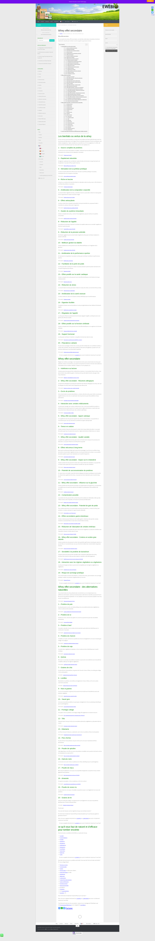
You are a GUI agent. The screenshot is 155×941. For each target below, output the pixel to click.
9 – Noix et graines (69, 114)
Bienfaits (40, 71)
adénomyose (62, 876)
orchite (61, 854)
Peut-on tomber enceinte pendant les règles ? (72, 755)
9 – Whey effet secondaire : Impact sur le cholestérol (74, 87)
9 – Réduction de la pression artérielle (72, 58)
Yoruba (42, 156)
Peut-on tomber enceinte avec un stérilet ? (71, 764)
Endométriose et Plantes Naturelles (45, 60)
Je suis (106, 42)
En (41, 148)
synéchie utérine (63, 878)
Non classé (40, 116)
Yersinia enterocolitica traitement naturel (71, 444)
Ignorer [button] (85, 1)
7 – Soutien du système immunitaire (72, 56)
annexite (61, 868)
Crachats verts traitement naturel (70, 433)
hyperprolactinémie (65, 891)
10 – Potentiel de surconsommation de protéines (74, 88)
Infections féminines (42, 96)
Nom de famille (108, 34)
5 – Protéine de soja (69, 109)
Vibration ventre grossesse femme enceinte (71, 320)
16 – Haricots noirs (69, 124)
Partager (69, 908)
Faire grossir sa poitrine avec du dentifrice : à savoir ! (73, 339)
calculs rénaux (62, 850)
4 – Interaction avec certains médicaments (73, 80)
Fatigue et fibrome (67, 580)
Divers (40, 76)
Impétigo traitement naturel (68, 492)
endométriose (62, 874)
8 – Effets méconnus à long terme (71, 86)
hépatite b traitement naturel (68, 805)
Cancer (40, 74)
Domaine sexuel (41, 79)
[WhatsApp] (153, 10)
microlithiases (62, 849)
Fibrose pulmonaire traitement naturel (70, 548)
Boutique (47, 21)
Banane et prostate (67, 271)
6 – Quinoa (67, 110)
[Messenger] (153, 12)
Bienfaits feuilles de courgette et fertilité (71, 207)
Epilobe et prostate (67, 299)
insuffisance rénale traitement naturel (70, 664)
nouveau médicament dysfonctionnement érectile (72, 611)
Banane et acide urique (68, 281)
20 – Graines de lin (69, 129)
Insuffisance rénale (42, 107)
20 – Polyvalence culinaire (70, 73)
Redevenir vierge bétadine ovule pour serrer (71, 377)
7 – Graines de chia (69, 112)
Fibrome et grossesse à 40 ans (69, 601)
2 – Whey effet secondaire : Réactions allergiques (74, 78)
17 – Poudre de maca (69, 125)
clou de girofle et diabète (68, 622)
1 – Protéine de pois (69, 104)
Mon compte (67, 21)
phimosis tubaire (63, 870)
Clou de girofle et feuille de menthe (70, 706)
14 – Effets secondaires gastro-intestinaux (73, 94)
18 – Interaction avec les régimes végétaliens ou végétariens (76, 99)
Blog (38, 21)
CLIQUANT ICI (77, 355)
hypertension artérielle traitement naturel (71, 643)
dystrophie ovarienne (63, 883)
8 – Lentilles (68, 113)
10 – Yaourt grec (69, 116)
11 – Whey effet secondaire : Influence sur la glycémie (75, 90)
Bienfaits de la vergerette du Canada (70, 310)
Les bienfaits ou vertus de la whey (69, 46)
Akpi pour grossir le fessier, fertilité (70, 534)
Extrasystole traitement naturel (69, 423)
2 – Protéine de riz (69, 105)
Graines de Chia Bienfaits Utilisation (45, 63)
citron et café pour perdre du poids (70, 176)
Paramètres (42, 170)
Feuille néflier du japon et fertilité (69, 229)
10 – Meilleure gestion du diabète (71, 60)
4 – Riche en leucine (69, 52)
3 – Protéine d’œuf (69, 106)
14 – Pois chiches (69, 121)
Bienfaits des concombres (68, 260)
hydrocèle (61, 839)
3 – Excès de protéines (69, 79)
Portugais (43, 153)
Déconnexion (42, 172)
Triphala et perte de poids (68, 186)
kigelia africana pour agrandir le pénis (70, 696)
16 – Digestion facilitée (70, 68)
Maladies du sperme (42, 113)
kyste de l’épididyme (63, 837)
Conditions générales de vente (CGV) (46, 175)
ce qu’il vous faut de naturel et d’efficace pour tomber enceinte (74, 131)
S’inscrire (41, 161)
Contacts (42, 21)
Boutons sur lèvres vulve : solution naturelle (71, 388)
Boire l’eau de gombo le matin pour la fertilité (71, 775)
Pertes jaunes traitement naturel (69, 467)
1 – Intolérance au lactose (70, 76)
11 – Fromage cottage (70, 117)
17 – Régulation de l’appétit (70, 69)
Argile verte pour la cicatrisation (69, 290)
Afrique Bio (56, 21)
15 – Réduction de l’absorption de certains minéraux (75, 95)
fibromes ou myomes (64, 865)
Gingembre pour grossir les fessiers (70, 569)
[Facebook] (153, 7)
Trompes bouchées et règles (69, 412)
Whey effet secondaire (66, 75)
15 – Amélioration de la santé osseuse (72, 66)
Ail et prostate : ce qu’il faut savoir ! (70, 513)
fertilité (40, 85)
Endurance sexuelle (42, 82)
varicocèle (61, 835)
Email (106, 38)
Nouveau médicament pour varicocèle (70, 331)
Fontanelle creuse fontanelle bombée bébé (71, 400)
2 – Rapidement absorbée (70, 49)
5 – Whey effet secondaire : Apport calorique (73, 82)
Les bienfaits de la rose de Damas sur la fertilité (72, 784)
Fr (40, 145)
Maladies (40, 110)
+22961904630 (86, 818)
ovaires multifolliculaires (64, 881)
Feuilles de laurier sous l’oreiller (69, 197)
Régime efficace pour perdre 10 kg (70, 165)
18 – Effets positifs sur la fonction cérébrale (73, 70)
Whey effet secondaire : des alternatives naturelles (72, 102)
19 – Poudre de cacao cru (70, 128)
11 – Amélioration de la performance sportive (73, 61)
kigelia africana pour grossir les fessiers (70, 685)
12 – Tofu (67, 118)
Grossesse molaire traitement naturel (70, 726)
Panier (51, 21)
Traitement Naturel (72, 25)
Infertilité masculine (42, 104)
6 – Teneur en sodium (69, 83)
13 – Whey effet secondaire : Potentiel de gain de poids (75, 92)
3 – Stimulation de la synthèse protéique (72, 50)
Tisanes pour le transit (68, 155)
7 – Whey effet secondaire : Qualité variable (73, 84)
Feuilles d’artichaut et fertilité (69, 239)
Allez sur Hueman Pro (54, 929)
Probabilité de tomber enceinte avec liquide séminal (73, 734)
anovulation (62, 892)
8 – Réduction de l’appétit (70, 57)
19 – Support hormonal (70, 72)
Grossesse (40, 90)
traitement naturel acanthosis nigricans (70, 675)
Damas (61, 33)
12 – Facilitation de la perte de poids (72, 62)
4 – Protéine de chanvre (70, 108)
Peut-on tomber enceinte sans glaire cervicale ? (72, 745)
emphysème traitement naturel (69, 456)
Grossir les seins (42, 93)
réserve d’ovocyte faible (64, 885)
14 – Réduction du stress (70, 65)
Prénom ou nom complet (109, 30)
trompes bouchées (63, 866)
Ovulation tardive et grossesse (69, 794)
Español (42, 151)
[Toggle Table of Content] (85, 45)
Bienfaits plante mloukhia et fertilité (70, 218)
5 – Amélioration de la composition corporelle (73, 53)
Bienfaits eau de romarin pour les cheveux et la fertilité (73, 559)
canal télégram (83, 905)
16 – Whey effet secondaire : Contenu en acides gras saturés (76, 96)
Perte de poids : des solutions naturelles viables (72, 523)
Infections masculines (42, 99)
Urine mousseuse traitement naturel (70, 479)
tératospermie (62, 847)
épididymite (62, 852)
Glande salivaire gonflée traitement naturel (71, 352)
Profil (40, 167)
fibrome (40, 88)
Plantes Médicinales (42, 118)
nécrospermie (62, 843)
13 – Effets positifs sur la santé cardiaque (73, 64)
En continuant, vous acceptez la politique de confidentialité (111, 48)
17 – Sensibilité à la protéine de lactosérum (73, 98)
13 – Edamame (68, 120)
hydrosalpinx (62, 889)
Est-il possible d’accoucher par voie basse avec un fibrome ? (74, 715)
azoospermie (62, 841)
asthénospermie (63, 845)
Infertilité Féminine (42, 102)
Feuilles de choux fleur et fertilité (69, 250)
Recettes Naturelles (62, 25)
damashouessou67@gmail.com (66, 905)
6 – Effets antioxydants (69, 54)
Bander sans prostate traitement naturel (71, 502)
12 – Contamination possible (71, 91)
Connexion (41, 164)
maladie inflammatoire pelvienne (65, 879)
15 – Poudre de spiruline (70, 122)
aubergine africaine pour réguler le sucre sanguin (72, 632)
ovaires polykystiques (64, 872)
